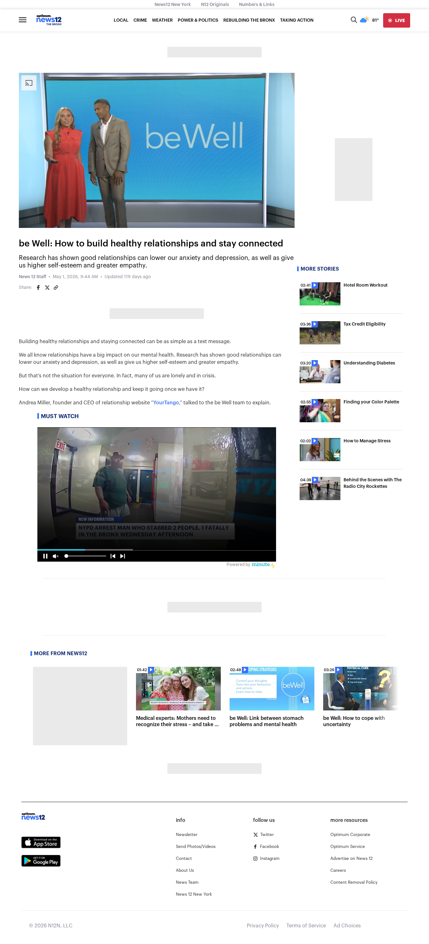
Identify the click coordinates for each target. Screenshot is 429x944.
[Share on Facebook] (38, 287)
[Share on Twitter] (47, 287)
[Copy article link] (55, 287)
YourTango (166, 402)
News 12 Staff (32, 277)
